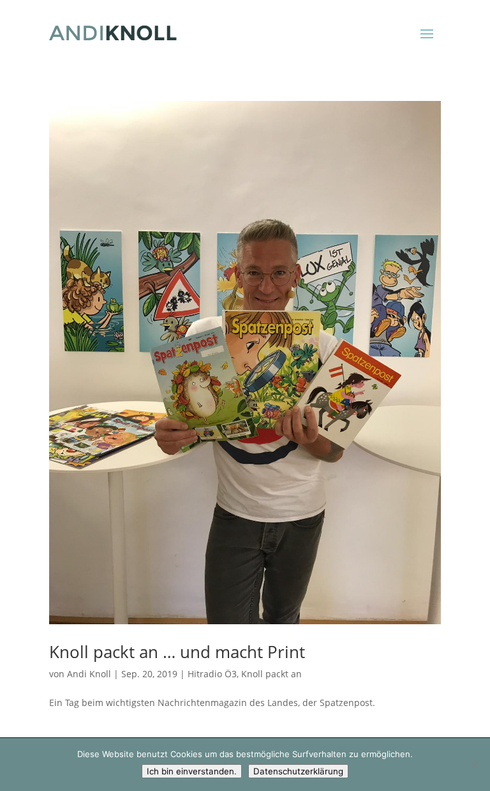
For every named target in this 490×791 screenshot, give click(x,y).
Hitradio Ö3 (212, 674)
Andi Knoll (89, 674)
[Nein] (474, 764)
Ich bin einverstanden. (192, 771)
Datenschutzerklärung (298, 771)
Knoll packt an (271, 674)
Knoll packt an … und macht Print (177, 651)
